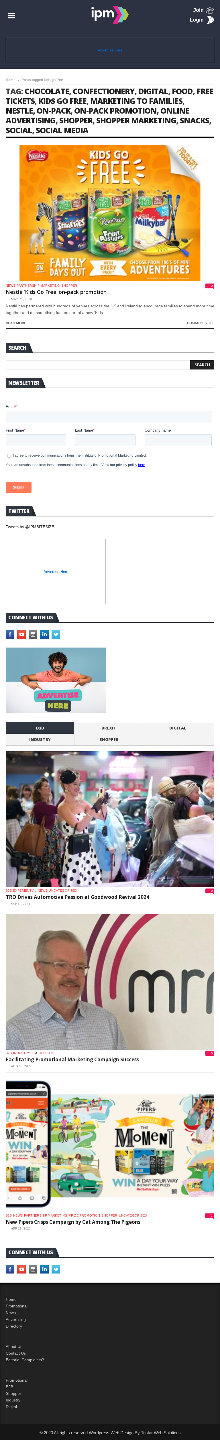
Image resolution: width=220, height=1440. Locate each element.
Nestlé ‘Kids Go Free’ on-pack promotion (56, 291)
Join (198, 10)
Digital (177, 728)
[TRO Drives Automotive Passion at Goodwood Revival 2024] (110, 819)
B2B (9, 1387)
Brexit (108, 728)
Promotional (17, 1306)
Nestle (19, 110)
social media (62, 130)
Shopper (13, 1393)
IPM (34, 1053)
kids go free (62, 100)
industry (40, 739)
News (10, 285)
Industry (13, 1400)
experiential (24, 890)
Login (197, 20)
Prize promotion (84, 1215)
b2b (40, 728)
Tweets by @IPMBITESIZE (30, 526)
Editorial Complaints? (25, 1359)
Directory (14, 1326)
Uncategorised (63, 890)
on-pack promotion (115, 110)
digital (153, 91)
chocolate (47, 91)
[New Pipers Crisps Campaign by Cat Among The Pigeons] (110, 1144)
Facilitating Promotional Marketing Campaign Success (72, 1059)
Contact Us (16, 1353)
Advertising (16, 1319)
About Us (14, 1346)
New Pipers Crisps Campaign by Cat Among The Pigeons (73, 1222)
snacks (194, 120)
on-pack (53, 110)
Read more (16, 323)
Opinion (46, 1053)
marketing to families (136, 100)
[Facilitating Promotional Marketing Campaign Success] (110, 982)
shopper (76, 120)
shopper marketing (136, 120)
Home (10, 80)
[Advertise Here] (56, 680)
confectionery (104, 91)
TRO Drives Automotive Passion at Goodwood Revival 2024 (77, 897)
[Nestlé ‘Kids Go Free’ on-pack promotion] (110, 213)
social (19, 130)
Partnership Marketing (38, 285)
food (182, 91)
